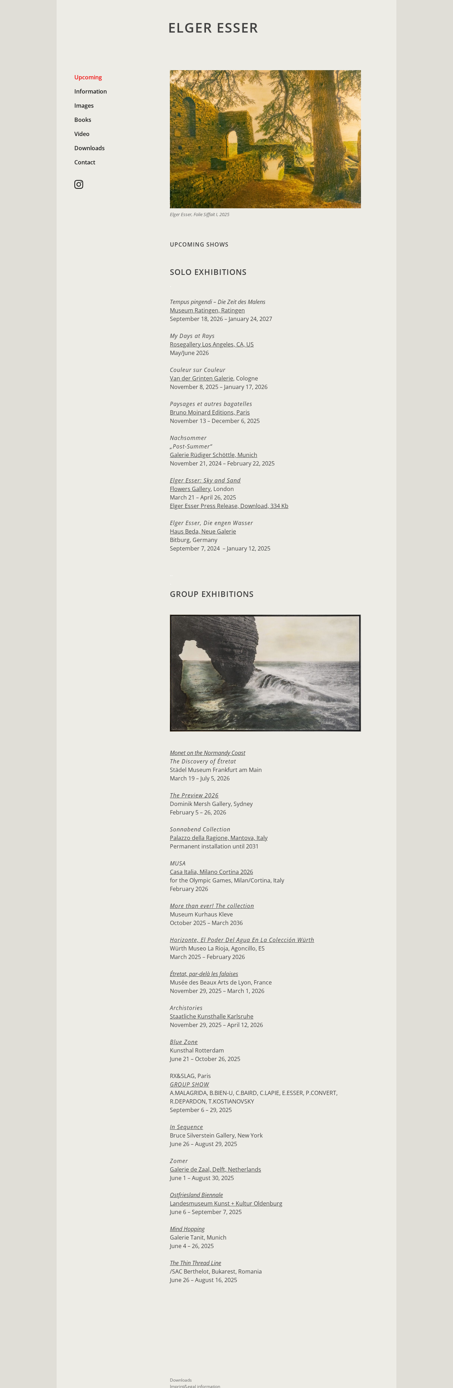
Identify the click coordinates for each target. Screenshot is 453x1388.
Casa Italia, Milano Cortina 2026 (211, 872)
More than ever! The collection (212, 906)
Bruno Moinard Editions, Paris (210, 412)
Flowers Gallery (190, 489)
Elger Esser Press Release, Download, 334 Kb (229, 506)
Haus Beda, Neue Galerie (203, 531)
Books (82, 120)
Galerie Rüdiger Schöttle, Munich (213, 455)
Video (82, 134)
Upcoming (88, 77)
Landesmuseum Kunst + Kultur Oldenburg (226, 1203)
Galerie (223, 378)
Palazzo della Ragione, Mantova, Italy (219, 838)
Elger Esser (213, 27)
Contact (84, 162)
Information (90, 91)
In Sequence (186, 1127)
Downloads (89, 148)
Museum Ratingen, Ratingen (207, 310)
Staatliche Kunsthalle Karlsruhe (211, 1016)
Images (84, 105)
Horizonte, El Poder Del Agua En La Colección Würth (242, 940)
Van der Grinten (192, 378)
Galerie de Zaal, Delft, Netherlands (215, 1169)
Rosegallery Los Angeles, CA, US (212, 344)
